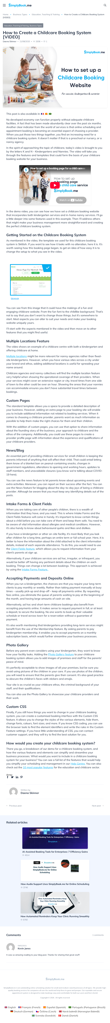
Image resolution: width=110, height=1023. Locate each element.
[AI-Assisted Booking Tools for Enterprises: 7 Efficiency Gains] (55, 841)
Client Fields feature (23, 548)
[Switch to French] (42, 114)
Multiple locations (16, 356)
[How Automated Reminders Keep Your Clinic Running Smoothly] (55, 906)
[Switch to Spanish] (46, 114)
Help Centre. (78, 763)
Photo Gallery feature (61, 654)
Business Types (20, 14)
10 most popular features (38, 767)
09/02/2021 (22, 946)
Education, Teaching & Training (46, 14)
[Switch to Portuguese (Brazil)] (50, 114)
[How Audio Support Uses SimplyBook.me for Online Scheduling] (55, 874)
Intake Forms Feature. (35, 569)
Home (5, 14)
